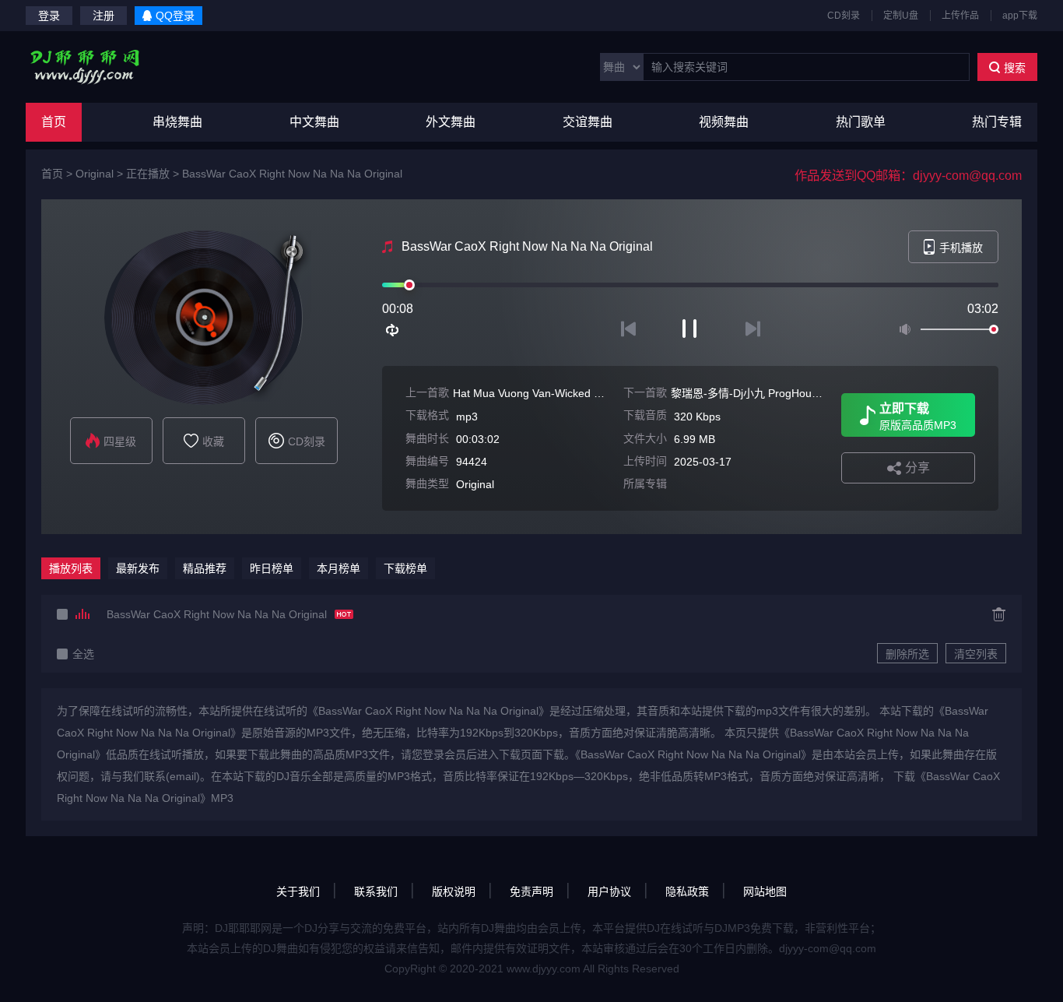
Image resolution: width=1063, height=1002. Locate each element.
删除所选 (907, 654)
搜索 (1015, 68)
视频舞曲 (724, 121)
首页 (53, 121)
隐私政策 (687, 891)
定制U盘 (900, 15)
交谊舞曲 (587, 121)
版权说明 (453, 891)
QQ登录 (175, 15)
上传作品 (960, 15)
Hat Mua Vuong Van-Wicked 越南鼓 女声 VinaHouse (580, 393)
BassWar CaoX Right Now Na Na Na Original (292, 173)
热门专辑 (997, 121)
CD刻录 (843, 15)
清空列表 (976, 654)
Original (94, 173)
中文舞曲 (314, 121)
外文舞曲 (450, 121)
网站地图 (765, 891)
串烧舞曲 (177, 121)
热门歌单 (861, 121)
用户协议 (609, 891)
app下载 (1019, 15)
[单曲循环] (393, 330)
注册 (103, 15)
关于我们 (298, 891)
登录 (49, 15)
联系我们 (376, 891)
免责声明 (531, 891)
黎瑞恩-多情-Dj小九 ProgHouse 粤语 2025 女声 (786, 393)
